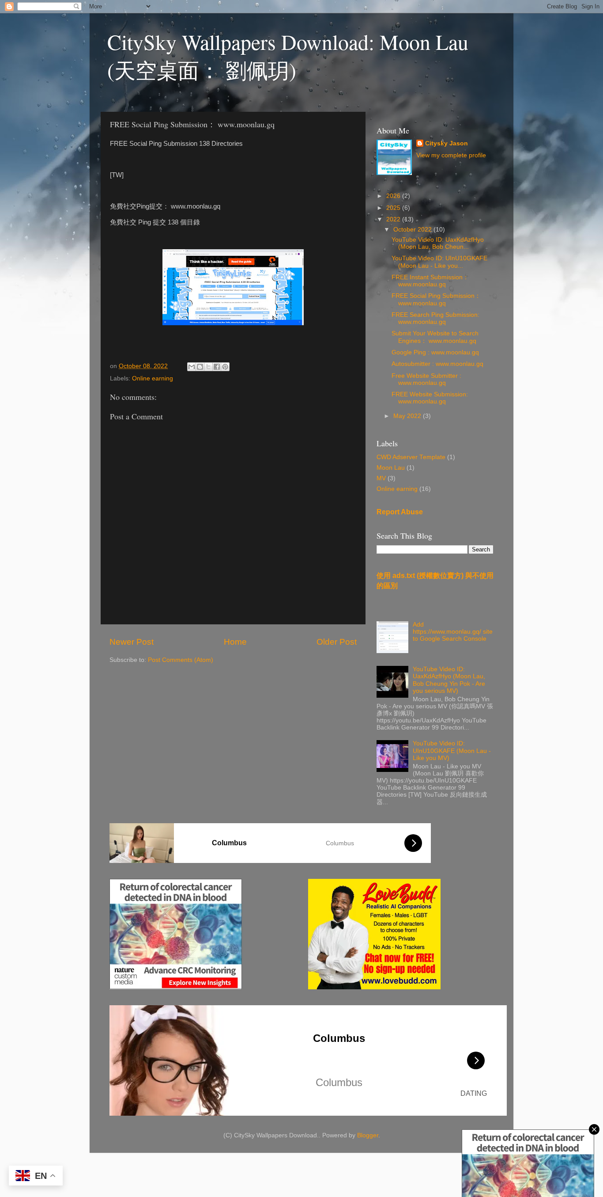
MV (381, 478)
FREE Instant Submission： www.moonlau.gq (430, 281)
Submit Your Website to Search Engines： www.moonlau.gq (435, 337)
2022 (394, 219)
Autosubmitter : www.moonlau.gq (437, 364)
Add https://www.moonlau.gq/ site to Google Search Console (453, 631)
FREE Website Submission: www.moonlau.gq (430, 398)
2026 (394, 196)
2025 (394, 208)
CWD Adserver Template (411, 457)
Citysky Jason (446, 143)
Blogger (367, 1135)
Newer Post (131, 641)
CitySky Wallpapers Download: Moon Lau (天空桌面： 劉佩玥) (287, 55)
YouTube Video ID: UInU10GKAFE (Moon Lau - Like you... (439, 262)
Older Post (337, 641)
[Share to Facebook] (216, 366)
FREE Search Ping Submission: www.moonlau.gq (435, 318)
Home (235, 641)
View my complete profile (451, 155)
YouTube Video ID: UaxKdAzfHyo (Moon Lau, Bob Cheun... (438, 243)
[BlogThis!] (200, 366)
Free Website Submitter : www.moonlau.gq (426, 379)
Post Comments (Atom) (180, 660)
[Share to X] (208, 366)
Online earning (152, 378)
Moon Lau (391, 467)
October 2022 (413, 229)
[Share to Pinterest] (225, 366)
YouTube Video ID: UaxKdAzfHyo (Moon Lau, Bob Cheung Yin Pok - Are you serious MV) (449, 680)
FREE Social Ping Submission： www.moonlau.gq (436, 299)
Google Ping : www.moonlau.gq (435, 352)
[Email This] (191, 366)
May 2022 (408, 416)
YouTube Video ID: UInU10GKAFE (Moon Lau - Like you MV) (452, 750)
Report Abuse (400, 512)
